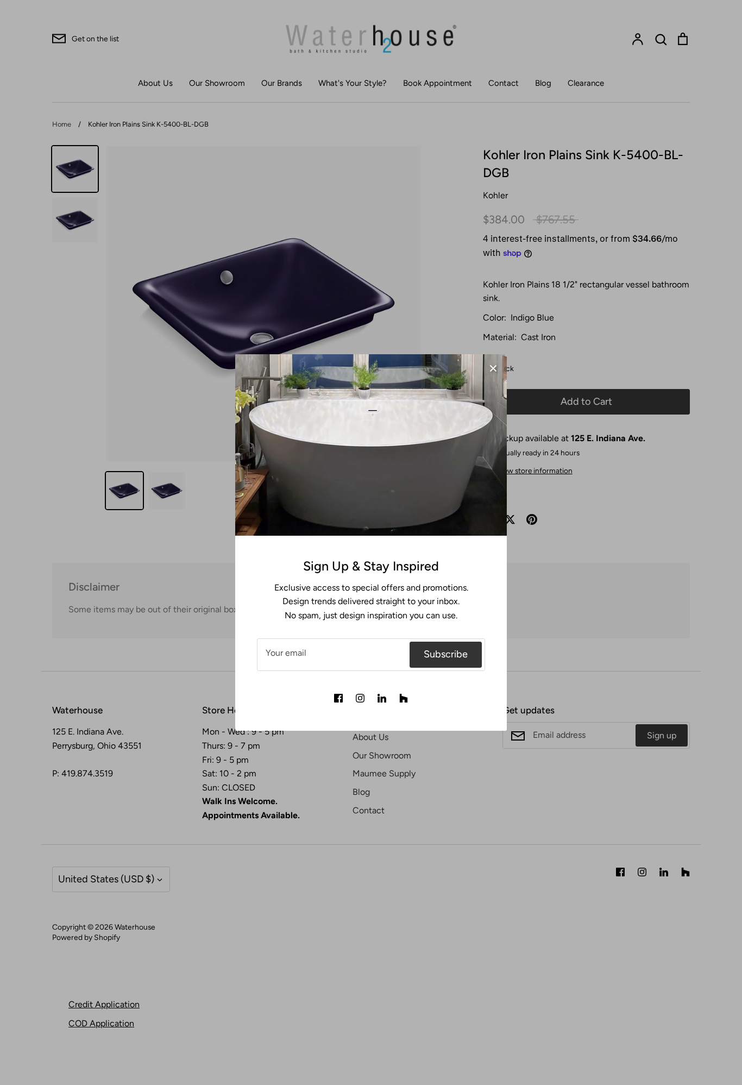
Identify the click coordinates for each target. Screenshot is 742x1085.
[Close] (493, 368)
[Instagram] (360, 698)
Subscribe (446, 654)
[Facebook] (338, 698)
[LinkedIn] (382, 698)
